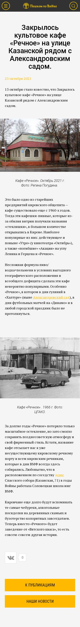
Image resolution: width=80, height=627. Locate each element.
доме (59, 474)
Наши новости (40, 601)
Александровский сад (51, 297)
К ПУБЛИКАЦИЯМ (40, 585)
